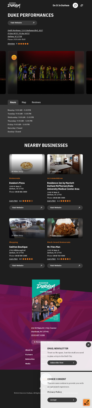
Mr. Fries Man (53, 246)
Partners (29, 354)
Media (27, 363)
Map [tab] (24, 102)
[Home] (14, 5)
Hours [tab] (13, 102)
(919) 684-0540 (19, 39)
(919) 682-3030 (21, 192)
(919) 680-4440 (59, 198)
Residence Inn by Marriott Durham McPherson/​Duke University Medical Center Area (63, 185)
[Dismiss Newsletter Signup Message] (88, 344)
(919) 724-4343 (59, 256)
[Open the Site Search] (75, 5)
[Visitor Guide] (46, 301)
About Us (29, 350)
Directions (11, 44)
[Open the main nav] (81, 5)
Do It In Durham (61, 5)
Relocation (29, 359)
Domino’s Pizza (17, 182)
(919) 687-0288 (38, 335)
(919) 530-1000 (21, 256)
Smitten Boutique (18, 246)
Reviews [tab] (36, 102)
